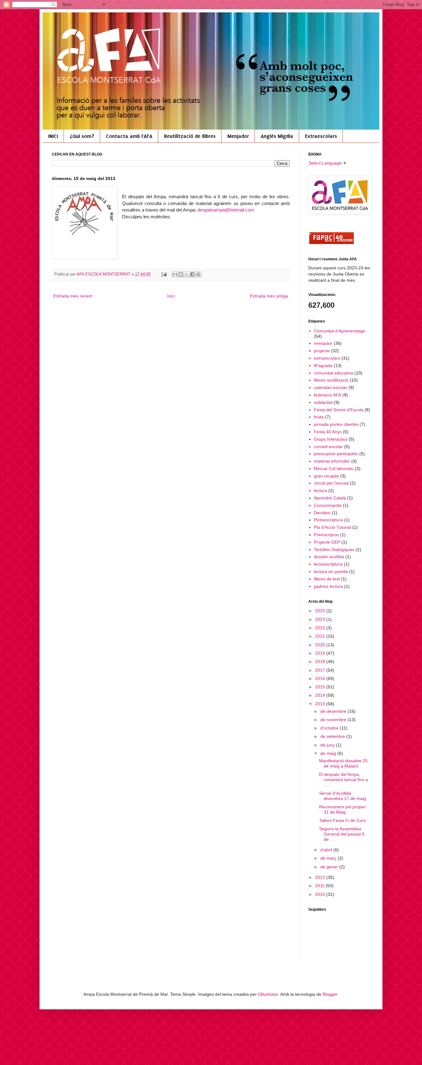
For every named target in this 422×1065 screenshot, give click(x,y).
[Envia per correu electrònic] (175, 274)
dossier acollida (329, 556)
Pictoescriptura (328, 519)
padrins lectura (328, 586)
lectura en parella (331, 571)
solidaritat (323, 402)
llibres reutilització (331, 380)
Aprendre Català (330, 497)
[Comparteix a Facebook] (192, 274)
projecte (322, 350)
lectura (320, 490)
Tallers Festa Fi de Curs (342, 820)
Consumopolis (328, 505)
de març (329, 858)
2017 (320, 670)
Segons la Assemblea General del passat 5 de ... (342, 834)
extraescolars (327, 358)
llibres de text (327, 578)
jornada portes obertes (336, 424)
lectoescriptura (328, 564)
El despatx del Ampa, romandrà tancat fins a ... (343, 779)
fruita (319, 416)
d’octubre (330, 727)
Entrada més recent (72, 295)
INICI (53, 136)
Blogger (330, 994)
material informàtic (332, 461)
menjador (323, 343)
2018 (320, 661)
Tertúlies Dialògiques (334, 549)
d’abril (326, 849)
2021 (320, 636)
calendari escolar (330, 387)
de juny (328, 744)
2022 (320, 627)
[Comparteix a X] (187, 274)
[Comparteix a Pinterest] (198, 274)
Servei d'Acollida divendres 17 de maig (342, 796)
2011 (320, 885)
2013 (320, 703)
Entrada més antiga (269, 295)
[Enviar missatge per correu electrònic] (163, 274)
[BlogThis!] (181, 274)
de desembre (334, 711)
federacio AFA (327, 394)
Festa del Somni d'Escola (338, 409)
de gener (329, 866)
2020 (320, 644)
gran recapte (326, 475)
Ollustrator (268, 994)
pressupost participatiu (336, 453)
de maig (328, 753)
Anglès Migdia (277, 136)
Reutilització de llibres (190, 136)
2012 (320, 877)
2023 (320, 619)
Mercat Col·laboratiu (334, 468)
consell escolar (328, 446)
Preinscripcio (326, 534)
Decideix (322, 512)
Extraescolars (321, 136)
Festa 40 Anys (328, 431)
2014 (320, 695)
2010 (320, 894)
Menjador (238, 136)
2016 (320, 678)
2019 (320, 653)
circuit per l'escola (331, 483)
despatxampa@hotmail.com (225, 209)
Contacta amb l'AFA (129, 136)
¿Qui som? (82, 136)
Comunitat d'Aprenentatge (339, 330)
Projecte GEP (327, 542)
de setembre (333, 736)
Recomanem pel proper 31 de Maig (342, 809)
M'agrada (323, 365)
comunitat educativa (333, 372)
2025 (320, 610)
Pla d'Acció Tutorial (332, 527)
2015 (320, 686)
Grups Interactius (331, 439)
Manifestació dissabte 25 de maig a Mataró (343, 763)
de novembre (334, 719)
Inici (171, 295)
